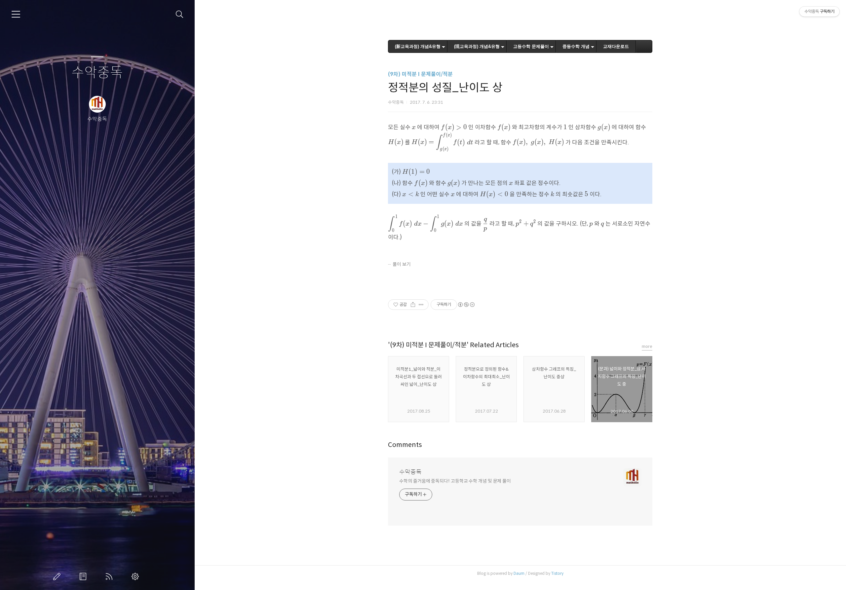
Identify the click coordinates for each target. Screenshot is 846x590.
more (647, 346)
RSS (110, 576)
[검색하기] (179, 14)
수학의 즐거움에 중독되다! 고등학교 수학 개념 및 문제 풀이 (455, 481)
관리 (136, 576)
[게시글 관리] (421, 305)
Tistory (557, 573)
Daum (519, 573)
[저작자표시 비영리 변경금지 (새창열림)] (466, 304)
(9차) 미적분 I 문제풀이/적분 (420, 74)
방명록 (84, 576)
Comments (405, 445)
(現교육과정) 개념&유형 (477, 46)
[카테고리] (16, 14)
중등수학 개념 (576, 46)
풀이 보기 (402, 264)
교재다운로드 (616, 46)
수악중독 (97, 73)
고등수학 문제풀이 (531, 46)
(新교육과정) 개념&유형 (418, 46)
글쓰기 (58, 576)
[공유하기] (413, 305)
